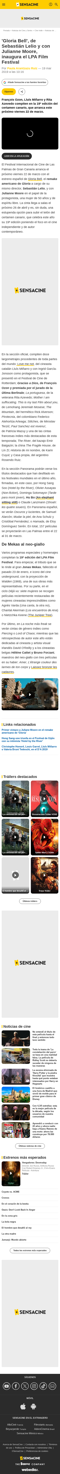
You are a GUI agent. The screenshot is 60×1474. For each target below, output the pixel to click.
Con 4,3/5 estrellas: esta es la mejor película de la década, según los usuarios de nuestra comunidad (44, 1111)
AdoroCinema (41, 1429)
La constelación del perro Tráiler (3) (15, 852)
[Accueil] (27, 4)
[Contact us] (53, 1386)
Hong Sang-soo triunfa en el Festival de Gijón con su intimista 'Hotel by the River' (28, 739)
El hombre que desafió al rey (17, 1228)
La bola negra (9, 1222)
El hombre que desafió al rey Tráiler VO (15, 891)
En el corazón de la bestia (15, 1204)
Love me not (25, 364)
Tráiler (25, 1174)
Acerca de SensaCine (13, 1444)
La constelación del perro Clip (15, 814)
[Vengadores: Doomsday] (11, 1173)
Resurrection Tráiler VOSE (44, 814)
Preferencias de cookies (37, 1451)
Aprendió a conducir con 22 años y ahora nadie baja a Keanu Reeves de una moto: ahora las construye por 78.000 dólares (45, 1130)
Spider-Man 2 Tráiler (44, 852)
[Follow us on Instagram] (34, 1386)
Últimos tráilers (30, 901)
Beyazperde (12, 1429)
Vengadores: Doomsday (34, 1162)
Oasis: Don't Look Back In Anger (18, 1210)
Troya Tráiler (44, 891)
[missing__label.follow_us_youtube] (7, 1386)
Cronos (5, 1198)
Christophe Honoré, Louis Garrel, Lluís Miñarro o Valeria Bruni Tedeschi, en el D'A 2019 (29, 748)
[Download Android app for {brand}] (35, 1406)
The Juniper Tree (40, 615)
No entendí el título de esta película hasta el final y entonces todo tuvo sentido (43, 1036)
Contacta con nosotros (36, 1444)
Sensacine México (27, 1433)
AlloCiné (11, 1424)
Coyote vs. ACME (11, 1192)
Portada (6, 30)
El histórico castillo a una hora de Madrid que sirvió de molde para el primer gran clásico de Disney (44, 1093)
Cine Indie (39, 30)
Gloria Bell (35, 179)
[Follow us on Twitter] (25, 1386)
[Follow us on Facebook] (16, 1386)
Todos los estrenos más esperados (30, 1250)
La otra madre (9, 1234)
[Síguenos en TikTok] (44, 1386)
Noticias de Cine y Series (22, 30)
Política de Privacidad (25, 1448)
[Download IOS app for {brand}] (25, 1406)
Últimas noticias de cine (30, 1146)
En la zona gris (9, 1216)
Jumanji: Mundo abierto (14, 1240)
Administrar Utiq (44, 1448)
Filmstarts (39, 1424)
